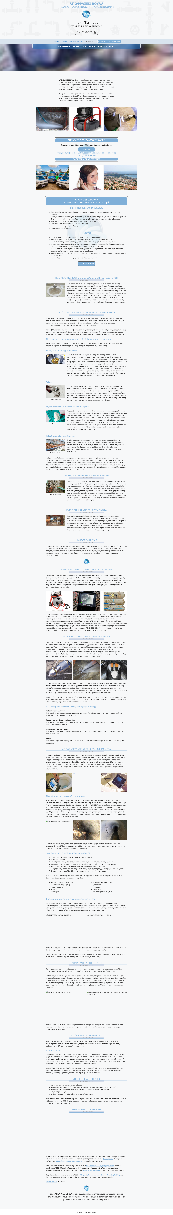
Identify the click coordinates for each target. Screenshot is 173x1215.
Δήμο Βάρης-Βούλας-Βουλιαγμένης (69, 1161)
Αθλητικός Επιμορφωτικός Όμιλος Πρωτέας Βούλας (100, 1175)
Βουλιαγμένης (108, 1159)
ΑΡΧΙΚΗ (56, 41)
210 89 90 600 (51, 1182)
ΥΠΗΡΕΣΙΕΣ (89, 41)
